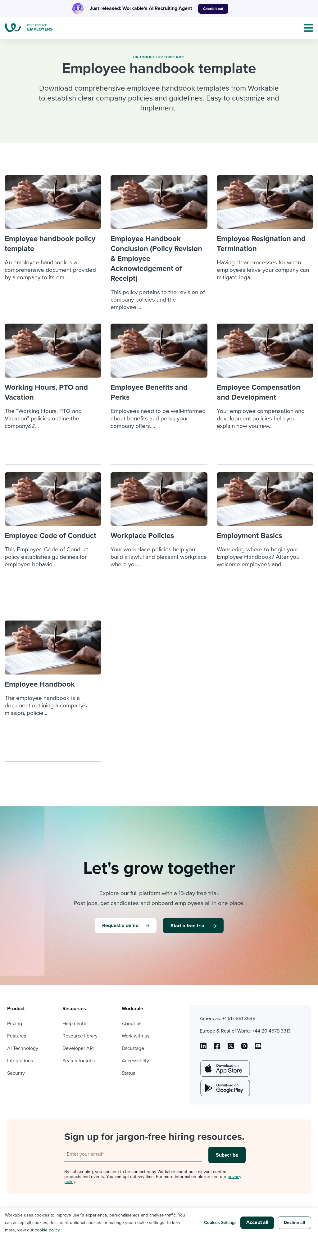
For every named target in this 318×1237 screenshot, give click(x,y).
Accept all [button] (257, 1222)
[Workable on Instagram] (258, 1048)
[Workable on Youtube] (230, 1048)
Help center (75, 1023)
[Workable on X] (244, 1048)
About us (131, 1023)
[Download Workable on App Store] (224, 1068)
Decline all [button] (294, 1222)
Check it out (213, 9)
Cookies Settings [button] (220, 1222)
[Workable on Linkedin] (203, 1048)
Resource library (80, 1036)
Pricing (14, 1023)
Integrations (20, 1061)
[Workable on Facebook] (217, 1048)
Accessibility (135, 1061)
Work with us (135, 1036)
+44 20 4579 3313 (271, 1031)
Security (16, 1073)
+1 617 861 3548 (238, 1018)
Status (128, 1073)
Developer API (78, 1048)
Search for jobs (78, 1061)
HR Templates (171, 57)
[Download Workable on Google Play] (224, 1088)
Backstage (133, 1048)
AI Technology (22, 1048)
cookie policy (47, 1230)
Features (16, 1036)
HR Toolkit (144, 57)
